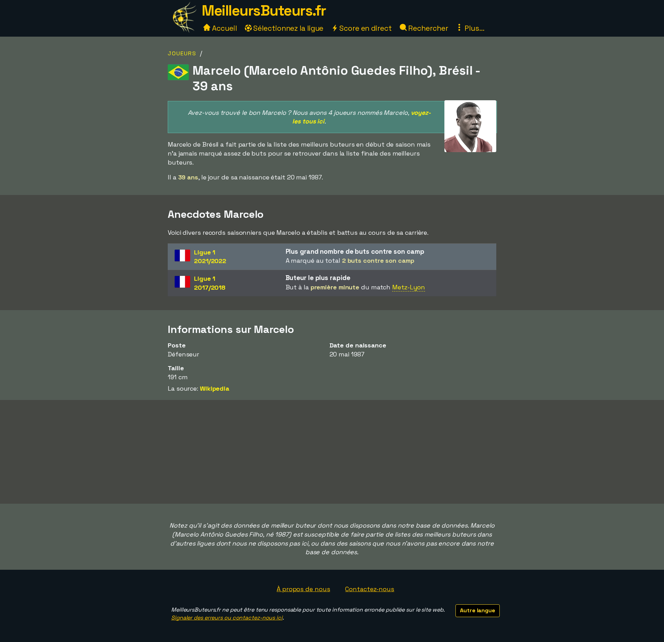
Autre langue (477, 610)
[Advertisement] (332, 451)
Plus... (473, 28)
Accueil (223, 28)
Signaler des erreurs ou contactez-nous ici (227, 617)
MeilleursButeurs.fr (264, 10)
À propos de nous (303, 589)
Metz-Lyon (408, 287)
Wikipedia (214, 388)
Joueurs (182, 53)
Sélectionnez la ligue (288, 28)
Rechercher (427, 28)
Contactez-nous (369, 589)
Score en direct (364, 28)
